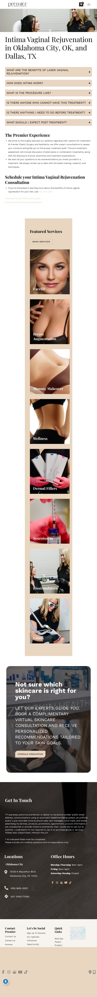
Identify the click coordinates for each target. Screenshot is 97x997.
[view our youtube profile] (66, 883)
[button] (41, 241)
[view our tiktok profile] (70, 883)
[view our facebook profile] (53, 883)
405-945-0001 (46, 191)
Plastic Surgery (58, 943)
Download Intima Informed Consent (23, 198)
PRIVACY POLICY (40, 833)
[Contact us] (90, 972)
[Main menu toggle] (89, 4)
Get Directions (20, 896)
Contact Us (10, 936)
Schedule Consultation (30, 754)
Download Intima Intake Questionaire (23, 202)
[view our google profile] (61, 883)
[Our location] (94, 972)
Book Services (41, 241)
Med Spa (59, 938)
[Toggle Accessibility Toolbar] (6, 981)
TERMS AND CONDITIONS (17, 833)
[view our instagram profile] (57, 883)
